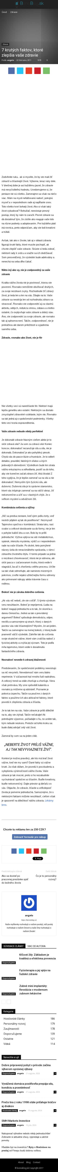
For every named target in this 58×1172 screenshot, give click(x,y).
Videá (7, 1044)
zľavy (25, 1137)
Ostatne (8, 1039)
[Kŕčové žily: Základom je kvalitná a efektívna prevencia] (10, 958)
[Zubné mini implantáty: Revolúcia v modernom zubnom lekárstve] (10, 989)
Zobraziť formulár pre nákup (30, 837)
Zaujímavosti (11, 1028)
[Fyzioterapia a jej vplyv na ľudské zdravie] (10, 974)
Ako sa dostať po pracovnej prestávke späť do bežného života (15, 879)
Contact (36, 1162)
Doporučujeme (9, 963)
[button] (53, 4)
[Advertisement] (29, 106)
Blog (28, 1162)
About (21, 1162)
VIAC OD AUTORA (36, 946)
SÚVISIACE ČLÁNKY (14, 946)
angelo (10, 60)
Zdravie (5, 44)
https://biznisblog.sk (29, 920)
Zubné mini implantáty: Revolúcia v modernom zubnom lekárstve (33, 989)
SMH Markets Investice (16, 1120)
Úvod (4, 12)
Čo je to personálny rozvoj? (46, 877)
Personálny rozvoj (14, 1023)
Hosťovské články (14, 1018)
